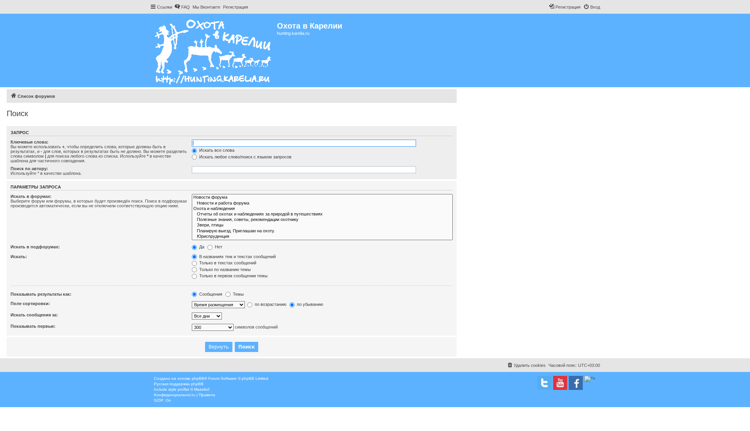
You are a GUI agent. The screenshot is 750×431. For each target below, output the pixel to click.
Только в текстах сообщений (227, 262)
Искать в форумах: (31, 196)
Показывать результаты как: (41, 294)
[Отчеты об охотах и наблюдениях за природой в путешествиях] (322, 214)
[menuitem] (182, 7)
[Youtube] (560, 383)
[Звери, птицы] (322, 225)
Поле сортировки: (30, 303)
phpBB (198, 378)
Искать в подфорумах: (35, 246)
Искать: (19, 256)
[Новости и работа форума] (322, 203)
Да (201, 246)
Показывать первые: (33, 326)
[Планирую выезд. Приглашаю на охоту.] (322, 231)
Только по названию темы (224, 269)
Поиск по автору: (29, 168)
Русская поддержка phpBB (179, 384)
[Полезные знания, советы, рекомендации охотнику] (322, 220)
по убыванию (309, 304)
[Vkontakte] (545, 383)
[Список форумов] (213, 50)
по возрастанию (270, 304)
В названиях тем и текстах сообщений (237, 256)
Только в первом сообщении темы (233, 275)
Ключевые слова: (29, 142)
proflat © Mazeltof (193, 389)
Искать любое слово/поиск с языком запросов (244, 156)
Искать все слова (216, 150)
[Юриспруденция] (322, 236)
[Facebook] (576, 383)
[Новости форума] (322, 197)
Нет (218, 246)
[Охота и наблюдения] (322, 209)
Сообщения (210, 294)
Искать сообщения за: (34, 314)
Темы (238, 294)
